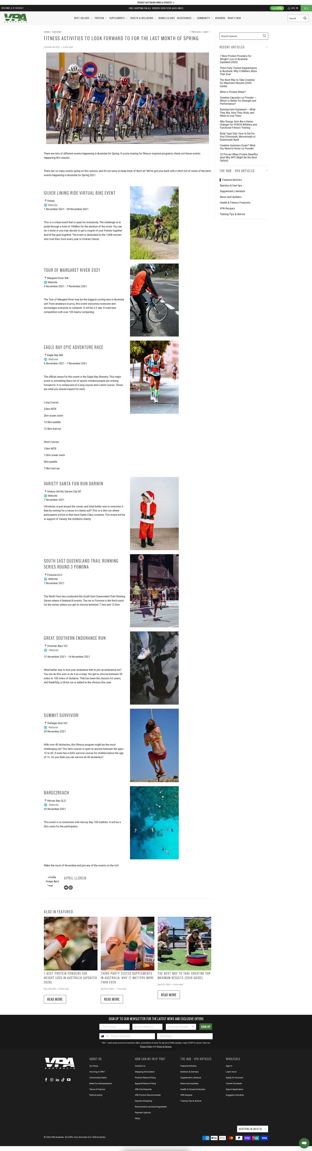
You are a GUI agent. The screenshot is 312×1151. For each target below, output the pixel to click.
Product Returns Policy (145, 1077)
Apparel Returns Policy (145, 1083)
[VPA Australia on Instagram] (52, 1080)
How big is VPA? (97, 1072)
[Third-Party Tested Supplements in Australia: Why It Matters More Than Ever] (127, 943)
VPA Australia (57, 1137)
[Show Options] (193, 1027)
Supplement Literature (232, 191)
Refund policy (95, 1095)
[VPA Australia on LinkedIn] (57, 1080)
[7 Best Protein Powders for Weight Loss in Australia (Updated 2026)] (71, 943)
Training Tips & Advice (232, 214)
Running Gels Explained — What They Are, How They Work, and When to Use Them (237, 112)
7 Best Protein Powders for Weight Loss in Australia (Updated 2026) (70, 977)
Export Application (234, 1089)
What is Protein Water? (233, 91)
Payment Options (143, 1112)
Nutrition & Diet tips (231, 185)
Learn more (231, 1072)
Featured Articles (232, 179)
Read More (55, 999)
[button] (83, 18)
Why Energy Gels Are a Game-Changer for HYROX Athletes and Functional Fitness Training (238, 124)
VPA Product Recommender (148, 1095)
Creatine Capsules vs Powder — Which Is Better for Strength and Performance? (238, 100)
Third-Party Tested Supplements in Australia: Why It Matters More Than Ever (127, 977)
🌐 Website (50, 205)
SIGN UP (205, 1027)
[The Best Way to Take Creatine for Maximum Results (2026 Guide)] (184, 943)
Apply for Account (234, 1077)
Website (53, 359)
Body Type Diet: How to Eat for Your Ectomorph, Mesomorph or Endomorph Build (237, 136)
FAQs (137, 1118)
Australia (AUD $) (250, 1129)
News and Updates (230, 196)
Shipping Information (145, 1072)
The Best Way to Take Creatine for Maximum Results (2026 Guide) (184, 975)
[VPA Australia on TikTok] (63, 1080)
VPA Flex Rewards (143, 1089)
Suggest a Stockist (235, 1095)
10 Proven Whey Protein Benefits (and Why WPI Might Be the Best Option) (239, 157)
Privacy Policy (146, 1046)
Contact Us (140, 1066)
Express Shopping (143, 1101)
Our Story (93, 1066)
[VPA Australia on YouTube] (68, 1080)
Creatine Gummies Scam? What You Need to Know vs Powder (237, 147)
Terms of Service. (164, 1046)
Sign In (229, 1066)
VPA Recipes (227, 208)
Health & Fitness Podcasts (235, 202)
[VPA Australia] (15, 18)
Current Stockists (234, 1083)
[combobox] (298, 18)
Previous (196, 32)
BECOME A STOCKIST (13, 8)
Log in (294, 8)
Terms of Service (97, 1089)
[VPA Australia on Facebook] (46, 1080)
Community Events (98, 1077)
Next (206, 32)
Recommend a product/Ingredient (151, 1106)
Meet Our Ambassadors (100, 1083)
